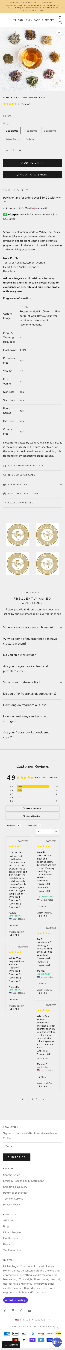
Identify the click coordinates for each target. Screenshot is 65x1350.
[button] (32, 208)
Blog (6, 1226)
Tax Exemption (12, 1250)
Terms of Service (13, 1198)
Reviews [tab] (11, 825)
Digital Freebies (12, 1232)
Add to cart (32, 163)
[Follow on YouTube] (29, 1310)
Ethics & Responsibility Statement (23, 1181)
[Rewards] (57, 1342)
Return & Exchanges (15, 1193)
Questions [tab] (32, 825)
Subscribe (17, 1157)
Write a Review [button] (33, 808)
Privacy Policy (11, 1204)
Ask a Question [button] (34, 816)
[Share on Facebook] (14, 190)
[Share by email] (27, 190)
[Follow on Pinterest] (21, 1310)
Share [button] (15, 925)
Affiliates (8, 1220)
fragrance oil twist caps (28, 278)
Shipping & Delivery (15, 1187)
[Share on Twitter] (18, 190)
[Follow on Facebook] (4, 1310)
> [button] (43, 1099)
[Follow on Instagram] (13, 1310)
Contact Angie (11, 1175)
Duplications (10, 1238)
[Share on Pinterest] (22, 190)
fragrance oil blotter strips (38, 282)
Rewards (8, 1244)
